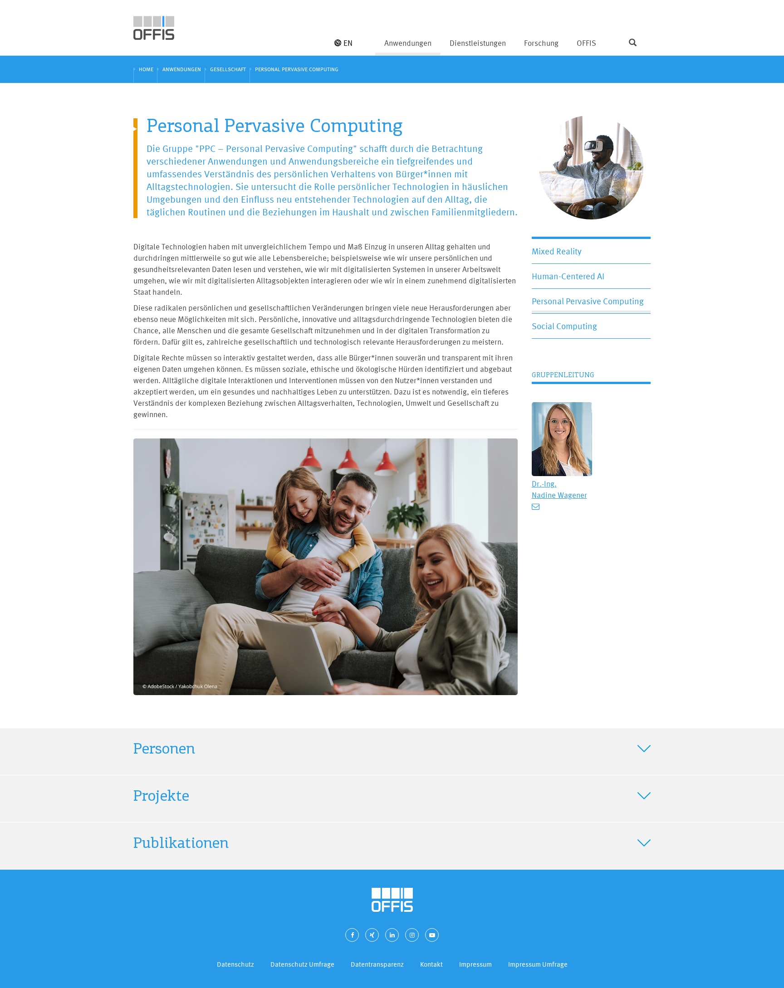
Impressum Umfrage (538, 964)
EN (348, 43)
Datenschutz (235, 964)
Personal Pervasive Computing (588, 301)
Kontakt (431, 964)
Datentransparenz (377, 964)
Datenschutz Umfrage (302, 964)
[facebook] (352, 935)
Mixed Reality (557, 251)
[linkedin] (392, 935)
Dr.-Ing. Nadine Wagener (559, 489)
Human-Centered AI (568, 276)
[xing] (372, 935)
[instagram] (412, 935)
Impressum (475, 964)
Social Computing (564, 326)
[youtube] (432, 935)
